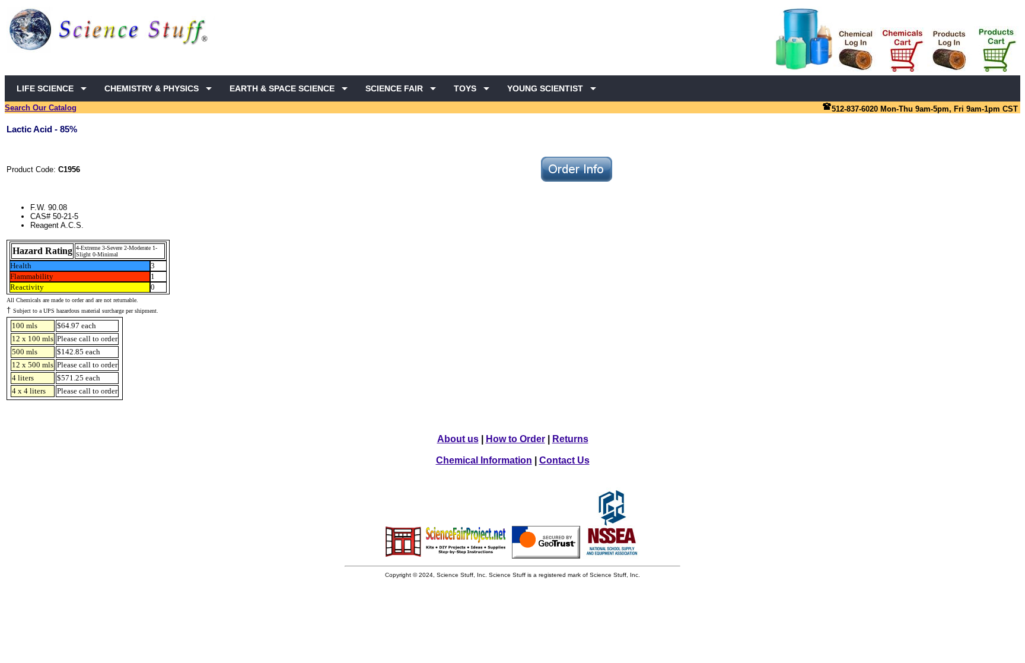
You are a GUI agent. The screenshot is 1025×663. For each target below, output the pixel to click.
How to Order (515, 439)
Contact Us (564, 460)
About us (458, 439)
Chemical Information (484, 460)
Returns (570, 439)
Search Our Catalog (41, 107)
